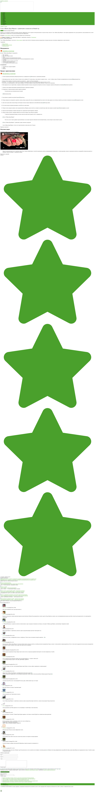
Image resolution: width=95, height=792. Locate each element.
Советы (4, 24)
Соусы (4, 22)
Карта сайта (4, 783)
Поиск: (1, 774)
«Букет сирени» (19, 40)
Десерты (4, 17)
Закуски (4, 16)
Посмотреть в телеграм (8, 73)
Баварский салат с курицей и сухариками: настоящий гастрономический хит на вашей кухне (17, 579)
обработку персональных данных (32, 769)
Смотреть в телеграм (8, 51)
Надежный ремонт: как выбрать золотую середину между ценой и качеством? (17, 781)
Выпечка (4, 18)
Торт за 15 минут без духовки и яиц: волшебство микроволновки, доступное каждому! (19, 778)
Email (1, 756)
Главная (4, 12)
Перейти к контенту (4, 0)
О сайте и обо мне (5, 784)
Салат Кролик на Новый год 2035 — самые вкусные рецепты (12, 599)
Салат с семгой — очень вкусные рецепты (8, 587)
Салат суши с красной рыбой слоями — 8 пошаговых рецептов (12, 591)
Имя (1, 754)
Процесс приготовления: (7, 44)
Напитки (4, 20)
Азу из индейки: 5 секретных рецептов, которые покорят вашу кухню (16, 779)
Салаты (4, 15)
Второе (4, 13)
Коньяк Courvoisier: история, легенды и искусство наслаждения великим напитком (18, 777)
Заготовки (4, 21)
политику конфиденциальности (49, 769)
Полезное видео (6, 45)
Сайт (1, 758)
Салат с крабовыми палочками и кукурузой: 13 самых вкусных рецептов (14, 595)
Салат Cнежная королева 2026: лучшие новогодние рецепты (11, 583)
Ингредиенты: (5, 43)
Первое (4, 14)
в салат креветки (7, 35)
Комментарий (3, 767)
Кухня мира (4, 23)
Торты (4, 19)
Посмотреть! (33, 37)
